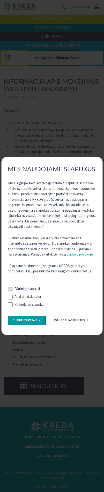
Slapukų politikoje (80, 254)
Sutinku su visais (25, 320)
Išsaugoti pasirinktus (69, 320)
